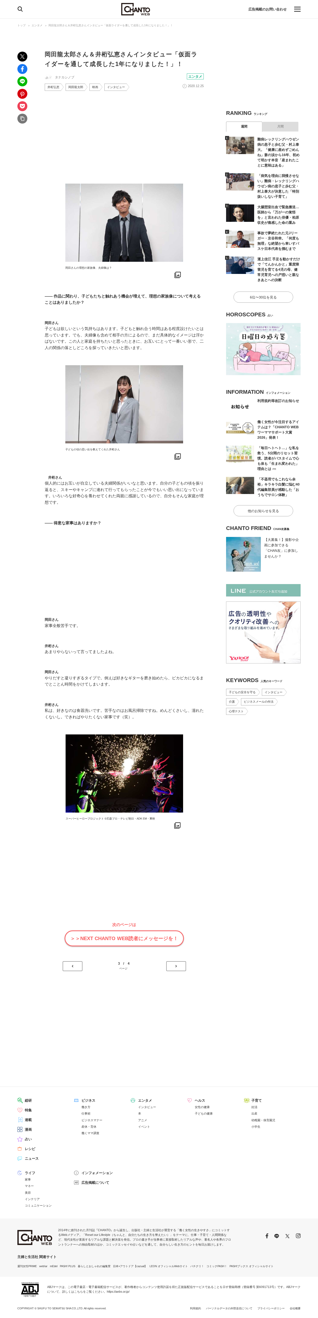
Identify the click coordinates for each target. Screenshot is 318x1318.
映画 (95, 87)
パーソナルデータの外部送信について (229, 1308)
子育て (256, 1100)
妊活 (254, 1107)
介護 (232, 701)
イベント (144, 1126)
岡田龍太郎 (75, 87)
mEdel (53, 1266)
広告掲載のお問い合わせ (267, 9)
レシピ (30, 1149)
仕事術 (85, 1113)
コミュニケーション (38, 1205)
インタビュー (116, 87)
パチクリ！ (197, 1266)
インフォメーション (97, 1173)
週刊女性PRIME (27, 1266)
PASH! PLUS (67, 1266)
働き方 (85, 1107)
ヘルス (200, 1100)
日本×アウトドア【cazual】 (130, 1266)
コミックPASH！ (216, 1266)
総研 (28, 1100)
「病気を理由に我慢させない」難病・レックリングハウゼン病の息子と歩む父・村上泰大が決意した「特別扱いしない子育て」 (278, 186)
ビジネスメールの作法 (259, 701)
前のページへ (72, 966)
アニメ (142, 1120)
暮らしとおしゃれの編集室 (94, 1266)
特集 (28, 1110)
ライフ (30, 1173)
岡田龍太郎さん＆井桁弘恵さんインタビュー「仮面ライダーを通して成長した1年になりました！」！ (110, 25)
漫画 (28, 1129)
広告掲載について (95, 1183)
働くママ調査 (90, 1133)
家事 (28, 1179)
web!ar (43, 1266)
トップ (21, 25)
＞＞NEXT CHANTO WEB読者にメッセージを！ (124, 938)
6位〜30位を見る (263, 297)
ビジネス (88, 1100)
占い (28, 1139)
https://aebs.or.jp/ (118, 1291)
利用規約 (195, 1308)
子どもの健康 (204, 1113)
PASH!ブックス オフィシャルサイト (252, 1266)
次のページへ (176, 966)
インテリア (32, 1199)
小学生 (255, 1126)
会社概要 (295, 1308)
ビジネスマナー (91, 1120)
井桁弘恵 (53, 87)
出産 (254, 1113)
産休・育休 (88, 1126)
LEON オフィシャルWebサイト (169, 1266)
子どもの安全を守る (242, 692)
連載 (28, 1120)
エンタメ (37, 25)
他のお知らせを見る (263, 511)
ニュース (32, 1158)
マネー (29, 1186)
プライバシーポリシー (271, 1308)
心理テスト (236, 711)
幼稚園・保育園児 (263, 1120)
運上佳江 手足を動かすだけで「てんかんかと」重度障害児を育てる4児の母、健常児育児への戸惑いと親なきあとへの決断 (278, 269)
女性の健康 (202, 1107)
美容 (28, 1192)
